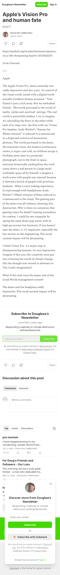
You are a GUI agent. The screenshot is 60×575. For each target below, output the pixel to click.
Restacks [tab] (23, 388)
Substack (14, 568)
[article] (30, 445)
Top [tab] (6, 428)
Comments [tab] (10, 388)
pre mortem (10, 437)
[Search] (54, 428)
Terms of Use (45, 346)
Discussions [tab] (27, 428)
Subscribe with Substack (32, 537)
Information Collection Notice (36, 349)
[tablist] (16, 388)
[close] (50, 483)
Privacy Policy (40, 550)
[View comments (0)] (13, 43)
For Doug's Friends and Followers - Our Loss (18, 462)
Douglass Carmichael (21, 33)
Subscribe (41, 4)
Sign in (53, 4)
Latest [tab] (14, 428)
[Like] (6, 43)
